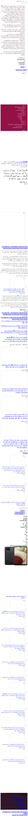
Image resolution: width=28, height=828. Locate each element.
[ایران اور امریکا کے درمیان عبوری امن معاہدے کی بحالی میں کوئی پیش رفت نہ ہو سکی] (17, 483)
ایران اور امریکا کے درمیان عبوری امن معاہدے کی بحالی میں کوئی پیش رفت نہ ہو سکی (13, 487)
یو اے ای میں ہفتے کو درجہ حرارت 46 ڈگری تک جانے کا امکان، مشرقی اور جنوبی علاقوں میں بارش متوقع (13, 7)
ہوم (24, 105)
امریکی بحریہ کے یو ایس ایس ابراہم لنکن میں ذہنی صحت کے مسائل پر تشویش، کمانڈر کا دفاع (14, 416)
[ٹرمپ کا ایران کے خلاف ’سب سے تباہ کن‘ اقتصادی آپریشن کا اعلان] (14, 361)
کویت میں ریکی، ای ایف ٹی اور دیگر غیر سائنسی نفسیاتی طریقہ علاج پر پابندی (13, 31)
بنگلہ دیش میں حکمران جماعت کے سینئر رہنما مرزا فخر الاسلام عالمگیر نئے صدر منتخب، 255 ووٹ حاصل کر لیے (14, 290)
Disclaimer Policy (17, 799)
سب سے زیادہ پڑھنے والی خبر (15, 596)
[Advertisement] (14, 89)
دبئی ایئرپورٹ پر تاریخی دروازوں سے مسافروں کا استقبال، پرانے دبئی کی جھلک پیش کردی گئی (13, 12)
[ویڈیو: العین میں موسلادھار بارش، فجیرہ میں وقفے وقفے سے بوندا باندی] (17, 660)
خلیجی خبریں (21, 108)
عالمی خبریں (21, 113)
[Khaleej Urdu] (21, 70)
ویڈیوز (23, 122)
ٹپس (21, 119)
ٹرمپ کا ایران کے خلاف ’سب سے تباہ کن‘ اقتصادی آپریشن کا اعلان (14, 365)
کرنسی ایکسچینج (17, 127)
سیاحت (23, 111)
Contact (21, 801)
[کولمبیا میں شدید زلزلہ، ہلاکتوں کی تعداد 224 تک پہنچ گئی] (17, 500)
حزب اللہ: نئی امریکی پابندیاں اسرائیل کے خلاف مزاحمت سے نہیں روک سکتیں (13, 53)
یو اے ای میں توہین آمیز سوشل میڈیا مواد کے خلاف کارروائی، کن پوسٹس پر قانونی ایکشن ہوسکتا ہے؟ (13, 16)
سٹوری (20, 118)
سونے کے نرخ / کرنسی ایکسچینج (16, 124)
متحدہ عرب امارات (20, 107)
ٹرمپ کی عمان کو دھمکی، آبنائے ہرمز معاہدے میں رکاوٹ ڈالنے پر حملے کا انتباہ (14, 390)
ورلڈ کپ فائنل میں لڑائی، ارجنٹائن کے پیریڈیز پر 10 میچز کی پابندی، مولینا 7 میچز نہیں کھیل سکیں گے (13, 36)
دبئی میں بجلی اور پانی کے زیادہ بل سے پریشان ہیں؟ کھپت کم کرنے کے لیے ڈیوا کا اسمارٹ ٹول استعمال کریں (13, 47)
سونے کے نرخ (18, 125)
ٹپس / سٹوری (21, 114)
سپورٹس (23, 121)
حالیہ (23, 597)
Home (25, 161)
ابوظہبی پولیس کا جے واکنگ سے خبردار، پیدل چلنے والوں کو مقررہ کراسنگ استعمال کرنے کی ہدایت (13, 42)
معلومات (19, 116)
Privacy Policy (19, 798)
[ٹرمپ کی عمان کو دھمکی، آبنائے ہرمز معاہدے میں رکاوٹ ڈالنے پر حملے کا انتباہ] (14, 385)
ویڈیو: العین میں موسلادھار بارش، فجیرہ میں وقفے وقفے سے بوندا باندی (13, 21)
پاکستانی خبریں (20, 110)
